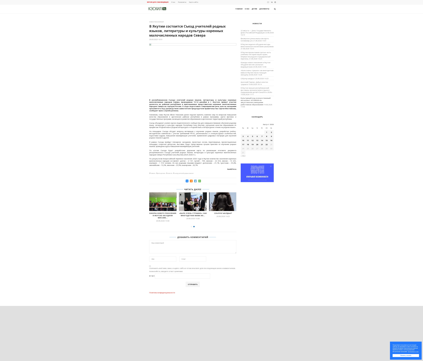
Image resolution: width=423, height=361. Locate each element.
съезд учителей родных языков (183, 173)
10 (243, 140)
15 (267, 140)
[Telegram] (195, 181)
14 (262, 140)
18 (248, 144)
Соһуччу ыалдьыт (223, 213)
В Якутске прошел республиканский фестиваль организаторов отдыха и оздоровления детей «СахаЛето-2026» (256, 90)
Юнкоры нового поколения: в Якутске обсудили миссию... (163, 215)
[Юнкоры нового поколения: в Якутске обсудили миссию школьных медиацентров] (163, 201)
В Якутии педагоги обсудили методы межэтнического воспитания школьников (257, 45)
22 (267, 144)
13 (257, 140)
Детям (254, 9)
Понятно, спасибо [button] (405, 355)
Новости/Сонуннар (156, 22)
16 (271, 140)
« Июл (243, 156)
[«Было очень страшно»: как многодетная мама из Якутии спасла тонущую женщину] (193, 201)
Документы (264, 9)
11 (248, 140)
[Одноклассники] (191, 181)
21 (262, 144)
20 (257, 144)
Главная (239, 9)
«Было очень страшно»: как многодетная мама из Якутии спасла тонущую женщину (257, 72)
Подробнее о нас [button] (413, 351)
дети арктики (161, 173)
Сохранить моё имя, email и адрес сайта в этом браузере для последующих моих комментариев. (192, 268)
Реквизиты (182, 2)
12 (252, 140)
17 (243, 144)
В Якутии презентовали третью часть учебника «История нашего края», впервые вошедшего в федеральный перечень (256, 55)
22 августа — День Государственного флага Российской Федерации (256, 31)
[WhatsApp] (199, 181)
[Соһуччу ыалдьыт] (223, 201)
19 (252, 144)
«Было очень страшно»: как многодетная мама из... (193, 214)
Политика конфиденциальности (162, 292)
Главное (152, 173)
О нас (173, 2)
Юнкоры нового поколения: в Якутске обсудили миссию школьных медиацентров (255, 64)
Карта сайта (193, 2)
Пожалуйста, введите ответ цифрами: (166, 271)
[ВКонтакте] (187, 181)
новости (169, 173)
